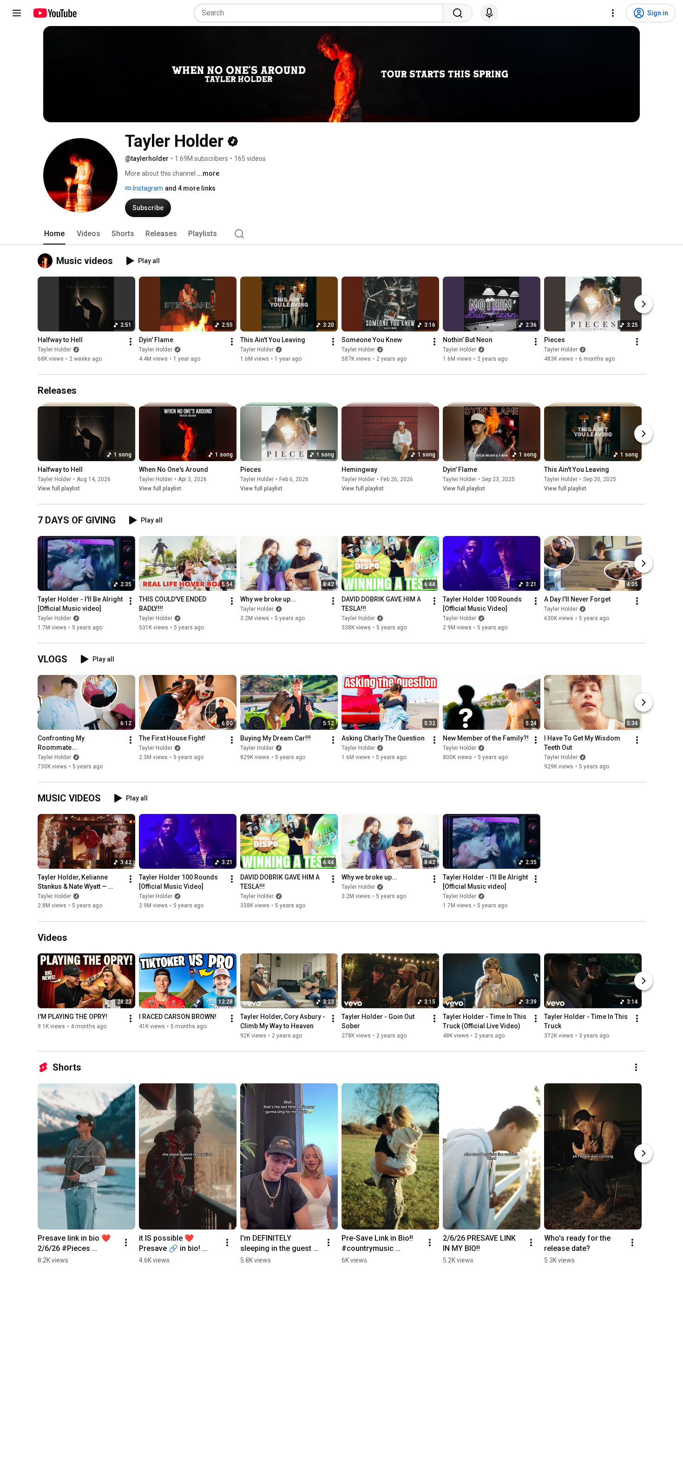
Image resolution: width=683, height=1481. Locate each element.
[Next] (643, 304)
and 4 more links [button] (190, 188)
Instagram (147, 188)
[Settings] (612, 13)
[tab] (54, 234)
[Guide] (16, 13)
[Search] (458, 13)
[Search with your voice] (489, 13)
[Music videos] (47, 260)
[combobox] (321, 13)
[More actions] (130, 341)
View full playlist (59, 488)
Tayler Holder (54, 349)
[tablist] (341, 234)
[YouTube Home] (54, 13)
